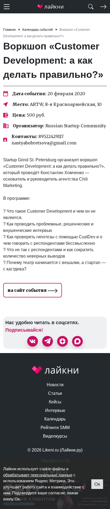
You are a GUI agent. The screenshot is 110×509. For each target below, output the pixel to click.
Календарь (55, 419)
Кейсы (55, 402)
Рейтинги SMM (55, 427)
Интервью (55, 410)
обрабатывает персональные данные (37, 475)
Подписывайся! (24, 330)
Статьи (55, 393)
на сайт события (27, 290)
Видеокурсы (55, 436)
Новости (55, 384)
